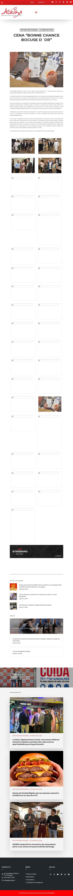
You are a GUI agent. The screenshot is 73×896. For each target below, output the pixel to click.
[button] (2, 3)
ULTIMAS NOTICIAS (46, 30)
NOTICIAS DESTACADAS (29, 30)
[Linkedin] (67, 1)
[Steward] (36, 559)
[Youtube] (52, 1)
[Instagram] (56, 1)
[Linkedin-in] (65, 874)
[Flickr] (70, 1)
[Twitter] (63, 1)
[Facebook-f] (59, 1)
